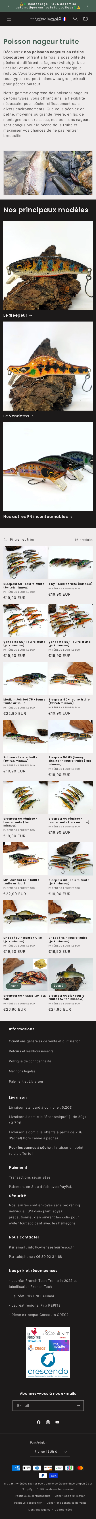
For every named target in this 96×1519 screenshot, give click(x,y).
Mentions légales (22, 1071)
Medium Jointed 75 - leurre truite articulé (24, 701)
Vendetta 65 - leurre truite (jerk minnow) (69, 643)
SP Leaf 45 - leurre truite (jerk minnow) (67, 939)
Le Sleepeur (15, 315)
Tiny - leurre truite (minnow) (70, 584)
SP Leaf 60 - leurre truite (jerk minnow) (22, 939)
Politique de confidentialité (30, 1061)
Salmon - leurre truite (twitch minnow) (20, 759)
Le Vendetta (16, 415)
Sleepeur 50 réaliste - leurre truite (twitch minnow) (20, 822)
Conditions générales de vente (66, 1502)
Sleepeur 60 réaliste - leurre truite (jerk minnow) (68, 820)
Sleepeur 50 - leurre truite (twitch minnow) (23, 585)
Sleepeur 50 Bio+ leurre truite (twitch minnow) (66, 997)
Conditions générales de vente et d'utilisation (45, 1041)
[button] (9, 19)
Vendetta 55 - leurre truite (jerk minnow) (24, 643)
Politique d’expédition (28, 1502)
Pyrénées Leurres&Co (29, 1483)
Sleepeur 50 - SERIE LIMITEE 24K (24, 997)
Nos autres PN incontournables (35, 516)
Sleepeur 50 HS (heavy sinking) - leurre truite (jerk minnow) (69, 761)
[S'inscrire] (78, 1405)
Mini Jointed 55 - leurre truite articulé (21, 881)
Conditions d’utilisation (70, 1495)
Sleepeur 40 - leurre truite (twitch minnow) (69, 701)
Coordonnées (63, 1509)
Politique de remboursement (55, 1489)
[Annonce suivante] (88, 6)
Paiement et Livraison (26, 1081)
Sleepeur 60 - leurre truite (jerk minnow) (68, 881)
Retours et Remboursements (31, 1051)
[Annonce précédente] (8, 6)
